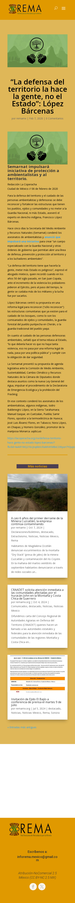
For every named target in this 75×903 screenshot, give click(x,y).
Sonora (55, 712)
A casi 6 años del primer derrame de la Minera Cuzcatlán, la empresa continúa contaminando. (37, 521)
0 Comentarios (54, 118)
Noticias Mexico (49, 536)
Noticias (33, 536)
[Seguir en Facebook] (33, 886)
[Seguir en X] (42, 886)
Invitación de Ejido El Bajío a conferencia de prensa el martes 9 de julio (36, 702)
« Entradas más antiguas (21, 727)
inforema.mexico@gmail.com (37, 858)
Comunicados (19, 606)
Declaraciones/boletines (25, 532)
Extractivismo (19, 536)
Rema (14, 540)
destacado (47, 532)
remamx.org (23, 602)
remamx (21, 118)
